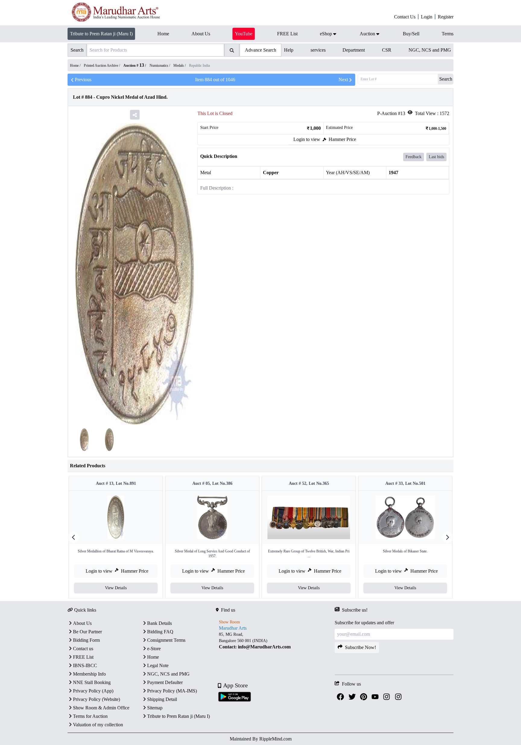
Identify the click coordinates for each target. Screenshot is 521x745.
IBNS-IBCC (85, 665)
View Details (116, 588)
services (318, 50)
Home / (75, 65)
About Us (82, 623)
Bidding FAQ (160, 631)
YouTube (243, 33)
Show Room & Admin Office (101, 707)
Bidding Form (86, 640)
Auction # (133, 65)
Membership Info (89, 673)
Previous (83, 79)
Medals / (180, 65)
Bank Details (159, 623)
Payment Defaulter (165, 682)
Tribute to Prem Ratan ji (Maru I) (101, 33)
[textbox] (275, 640)
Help (288, 50)
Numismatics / (160, 65)
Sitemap (155, 707)
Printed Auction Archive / (102, 65)
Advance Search (260, 50)
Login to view (306, 139)
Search (445, 79)
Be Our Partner (87, 631)
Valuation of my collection (98, 724)
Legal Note (158, 665)
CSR (386, 50)
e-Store (154, 648)
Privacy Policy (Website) (96, 699)
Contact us (83, 648)
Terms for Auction (90, 716)
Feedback (414, 157)
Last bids (436, 157)
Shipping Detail (162, 699)
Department (354, 50)
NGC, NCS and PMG (430, 50)
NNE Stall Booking (92, 682)
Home (153, 657)
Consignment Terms (166, 640)
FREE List (83, 657)
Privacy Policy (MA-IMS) (172, 690)
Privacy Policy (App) (93, 690)
